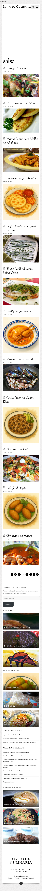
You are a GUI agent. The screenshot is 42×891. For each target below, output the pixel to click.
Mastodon (3, 1)
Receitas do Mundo (8, 782)
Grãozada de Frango (19, 536)
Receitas (13, 870)
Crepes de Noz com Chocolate (15, 804)
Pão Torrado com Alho (20, 103)
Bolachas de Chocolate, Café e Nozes (17, 841)
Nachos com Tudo (17, 449)
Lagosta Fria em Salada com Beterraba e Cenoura (18, 723)
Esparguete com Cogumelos (14, 823)
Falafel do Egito (16, 488)
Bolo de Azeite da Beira (15, 735)
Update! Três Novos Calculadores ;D (17, 627)
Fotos (21, 870)
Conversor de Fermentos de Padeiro (13, 771)
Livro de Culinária (20, 876)
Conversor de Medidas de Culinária (13, 774)
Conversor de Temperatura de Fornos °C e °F (15, 778)
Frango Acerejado (17, 68)
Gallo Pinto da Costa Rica (18, 400)
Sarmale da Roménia (11, 687)
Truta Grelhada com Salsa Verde (18, 271)
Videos (29, 870)
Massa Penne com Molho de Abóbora (20, 141)
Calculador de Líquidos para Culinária (14, 756)
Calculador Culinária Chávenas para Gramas (16, 752)
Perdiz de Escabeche (18, 311)
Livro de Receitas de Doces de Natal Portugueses (22, 742)
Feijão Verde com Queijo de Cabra (20, 228)
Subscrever (8, 604)
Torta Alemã (8, 664)
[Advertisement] (21, 30)
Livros (18, 872)
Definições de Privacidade (27, 878)
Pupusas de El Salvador (21, 178)
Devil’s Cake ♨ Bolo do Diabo (15, 646)
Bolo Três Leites (10, 706)
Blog (25, 872)
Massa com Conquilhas (21, 359)
